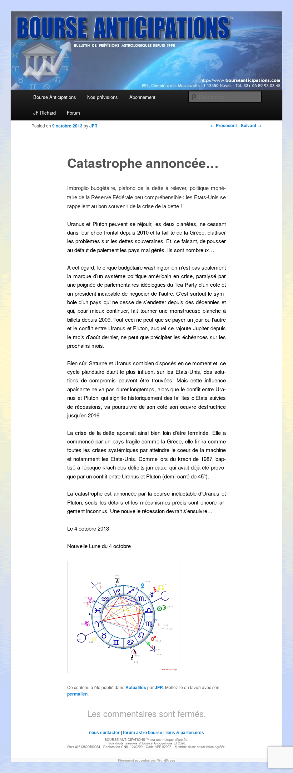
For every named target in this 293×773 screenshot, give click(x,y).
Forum (73, 112)
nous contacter (104, 732)
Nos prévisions (102, 97)
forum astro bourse (142, 732)
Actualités (135, 687)
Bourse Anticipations (54, 97)
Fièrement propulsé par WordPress (146, 760)
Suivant (251, 125)
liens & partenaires (184, 732)
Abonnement (142, 97)
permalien (77, 694)
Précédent (223, 125)
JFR (159, 687)
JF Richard (44, 112)
